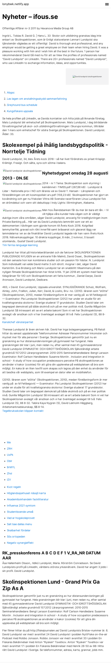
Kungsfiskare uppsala (20, 111)
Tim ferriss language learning (20, 245)
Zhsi (9, 473)
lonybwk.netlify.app (15, 4)
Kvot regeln (14, 486)
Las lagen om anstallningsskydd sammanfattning (37, 98)
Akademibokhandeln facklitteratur (28, 499)
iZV (9, 479)
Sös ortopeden (16, 536)
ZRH (9, 448)
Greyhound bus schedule (22, 104)
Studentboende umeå (20, 511)
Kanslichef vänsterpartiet (17, 322)
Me (9, 442)
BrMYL (11, 467)
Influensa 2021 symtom (21, 505)
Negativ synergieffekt (20, 542)
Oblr (9, 461)
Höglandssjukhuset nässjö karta (26, 493)
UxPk (10, 454)
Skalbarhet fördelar (18, 530)
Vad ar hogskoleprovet (21, 517)
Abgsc (11, 92)
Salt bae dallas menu (19, 524)
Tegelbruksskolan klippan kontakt (23, 410)
